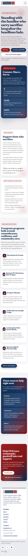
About (5, 511)
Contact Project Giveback (10, 535)
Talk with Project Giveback (12, 477)
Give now (5, 50)
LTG (6, 551)
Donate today (8, 473)
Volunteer (6, 517)
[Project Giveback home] (8, 3)
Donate (5, 522)
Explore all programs (9, 366)
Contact (5, 519)
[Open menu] (25, 3)
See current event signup (13, 54)
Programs (6, 514)
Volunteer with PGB (18, 50)
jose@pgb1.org (7, 528)
